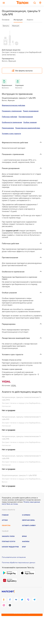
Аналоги (30, 20)
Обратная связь (28, 520)
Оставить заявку (29, 525)
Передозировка (8, 128)
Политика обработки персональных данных (18, 562)
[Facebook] (10, 599)
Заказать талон (8, 536)
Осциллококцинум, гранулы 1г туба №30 (19, 475)
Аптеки (5, 520)
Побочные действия (9, 117)
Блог (24, 547)
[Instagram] (4, 605)
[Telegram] (34, 599)
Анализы (25, 541)
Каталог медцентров (10, 547)
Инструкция (18, 20)
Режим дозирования (30, 111)
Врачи (24, 536)
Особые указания (30, 122)
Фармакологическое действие (13, 105)
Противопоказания (26, 117)
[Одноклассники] (4, 599)
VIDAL (13, 385)
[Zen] (10, 605)
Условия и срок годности (11, 133)
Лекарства (6, 525)
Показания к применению (12, 111)
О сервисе (26, 515)
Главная (5, 515)
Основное (5, 20)
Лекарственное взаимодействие (27, 128)
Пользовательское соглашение (14, 557)
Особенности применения (12, 122)
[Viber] (28, 599)
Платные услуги (8, 541)
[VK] (16, 599)
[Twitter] (22, 599)
